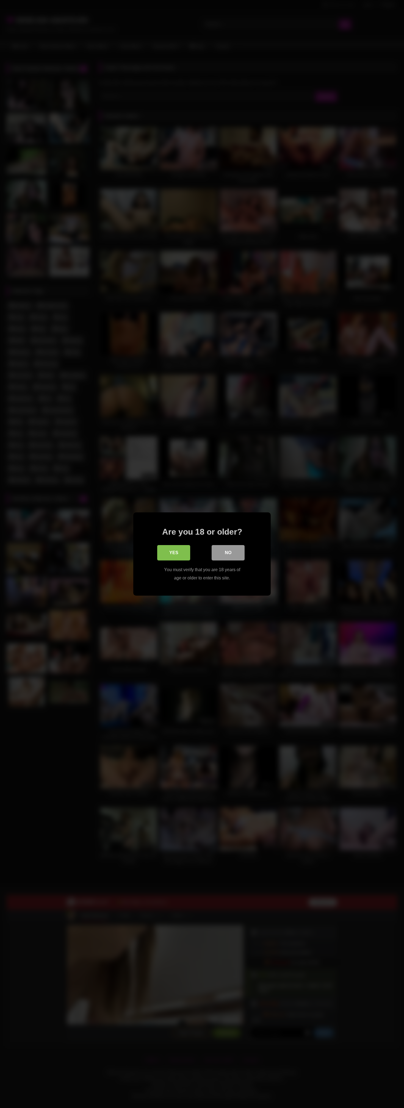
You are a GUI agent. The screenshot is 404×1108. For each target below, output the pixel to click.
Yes (173, 552)
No (228, 552)
